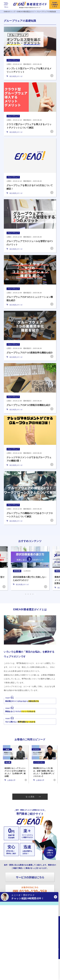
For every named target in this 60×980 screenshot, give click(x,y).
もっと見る (30, 797)
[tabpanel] (30, 568)
